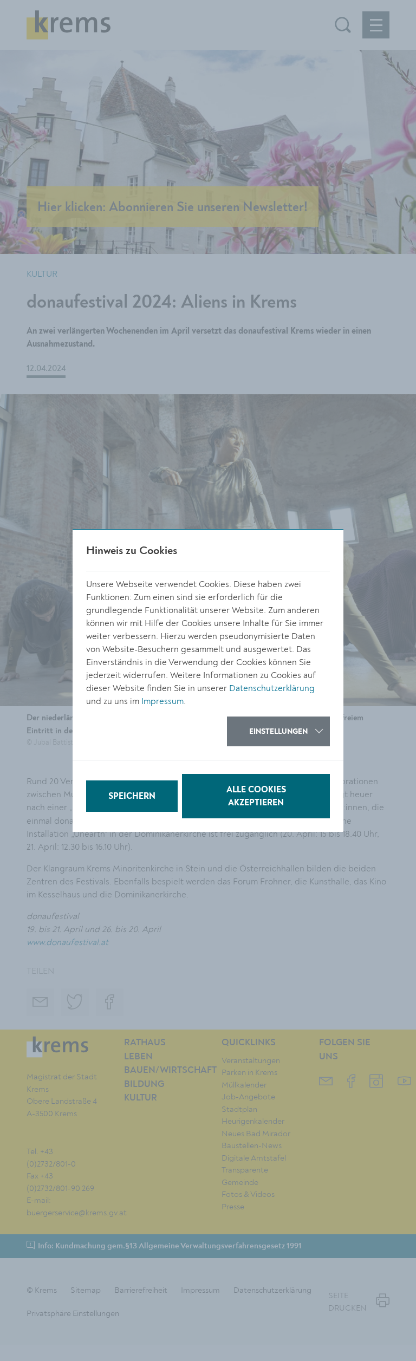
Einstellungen (278, 731)
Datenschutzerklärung (272, 688)
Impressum (162, 701)
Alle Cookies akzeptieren (256, 797)
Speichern (131, 796)
